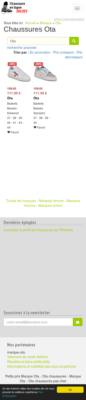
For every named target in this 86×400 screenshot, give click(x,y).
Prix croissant (63, 52)
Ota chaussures (69, 20)
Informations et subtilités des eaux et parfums (41, 366)
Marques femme (51, 200)
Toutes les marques (21, 200)
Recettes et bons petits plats (28, 361)
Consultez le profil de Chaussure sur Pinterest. (39, 229)
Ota (58, 22)
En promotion (40, 52)
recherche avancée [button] (21, 47)
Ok (70, 389)
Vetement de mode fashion (27, 356)
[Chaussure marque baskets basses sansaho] (43, 74)
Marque (46, 22)
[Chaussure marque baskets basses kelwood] (16, 74)
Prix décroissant (73, 54)
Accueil (30, 22)
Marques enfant (50, 205)
